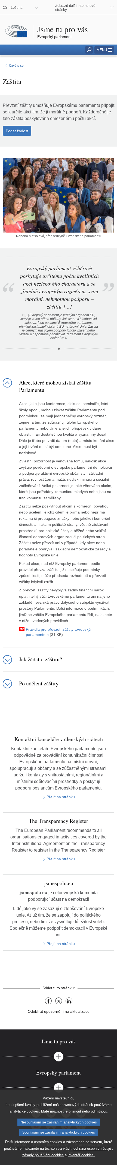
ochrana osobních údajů (92, 1148)
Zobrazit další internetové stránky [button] (75, 8)
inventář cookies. (81, 1155)
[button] (104, 50)
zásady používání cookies (43, 1155)
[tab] (58, 1041)
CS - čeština (12, 7)
